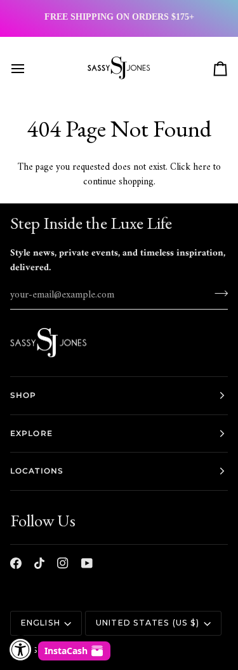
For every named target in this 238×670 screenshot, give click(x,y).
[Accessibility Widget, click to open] (20, 649)
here (202, 167)
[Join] (217, 293)
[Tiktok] (39, 563)
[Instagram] (63, 563)
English (40, 622)
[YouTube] (87, 563)
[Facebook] (16, 563)
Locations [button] (36, 470)
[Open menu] (29, 68)
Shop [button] (23, 395)
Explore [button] (31, 433)
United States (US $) (147, 622)
